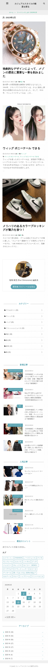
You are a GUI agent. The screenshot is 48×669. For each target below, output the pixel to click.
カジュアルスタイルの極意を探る (25, 5)
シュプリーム (25, 576)
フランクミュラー (21, 569)
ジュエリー (7, 565)
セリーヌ (33, 569)
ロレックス (17, 565)
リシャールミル (37, 576)
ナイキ (39, 558)
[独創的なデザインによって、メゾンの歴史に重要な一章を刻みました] (24, 64)
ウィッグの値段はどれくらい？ (34, 487)
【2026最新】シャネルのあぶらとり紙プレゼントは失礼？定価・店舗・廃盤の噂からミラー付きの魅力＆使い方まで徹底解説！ (34, 378)
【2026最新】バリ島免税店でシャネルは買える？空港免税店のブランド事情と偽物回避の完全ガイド (34, 432)
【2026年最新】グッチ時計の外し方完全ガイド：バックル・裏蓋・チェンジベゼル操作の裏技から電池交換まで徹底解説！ (34, 414)
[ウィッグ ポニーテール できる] (24, 143)
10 (29, 598)
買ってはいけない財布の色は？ (24, 573)
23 (18, 153)
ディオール (7, 573)
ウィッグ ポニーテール (12, 156)
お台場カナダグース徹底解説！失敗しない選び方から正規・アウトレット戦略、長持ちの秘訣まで (34, 448)
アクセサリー (12, 310)
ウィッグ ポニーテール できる (21, 148)
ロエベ (15, 576)
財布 (9, 346)
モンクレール (8, 561)
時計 (9, 334)
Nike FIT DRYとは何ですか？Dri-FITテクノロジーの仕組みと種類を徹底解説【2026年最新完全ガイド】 (34, 396)
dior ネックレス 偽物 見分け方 (34, 501)
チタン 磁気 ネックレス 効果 (34, 515)
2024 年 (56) (9, 639)
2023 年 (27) (9, 643)
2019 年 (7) (8, 658)
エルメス (18, 561)
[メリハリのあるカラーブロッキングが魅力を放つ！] (24, 221)
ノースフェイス (29, 558)
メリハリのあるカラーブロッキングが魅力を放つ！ (24, 227)
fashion (18, 558)
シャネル (26, 561)
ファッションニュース (15, 328)
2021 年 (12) (9, 651)
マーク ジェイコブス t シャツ (34, 529)
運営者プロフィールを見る (24, 287)
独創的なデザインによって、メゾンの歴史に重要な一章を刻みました (23, 72)
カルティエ (7, 576)
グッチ (34, 561)
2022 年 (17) (9, 647)
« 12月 (7, 617)
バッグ (10, 322)
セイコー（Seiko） (30, 565)
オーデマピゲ (8, 569)
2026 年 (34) (9, 632)
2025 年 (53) (9, 636)
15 (18, 602)
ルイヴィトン (8, 558)
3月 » (13, 617)
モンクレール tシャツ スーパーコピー (34, 472)
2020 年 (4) (8, 655)
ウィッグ (10, 316)
